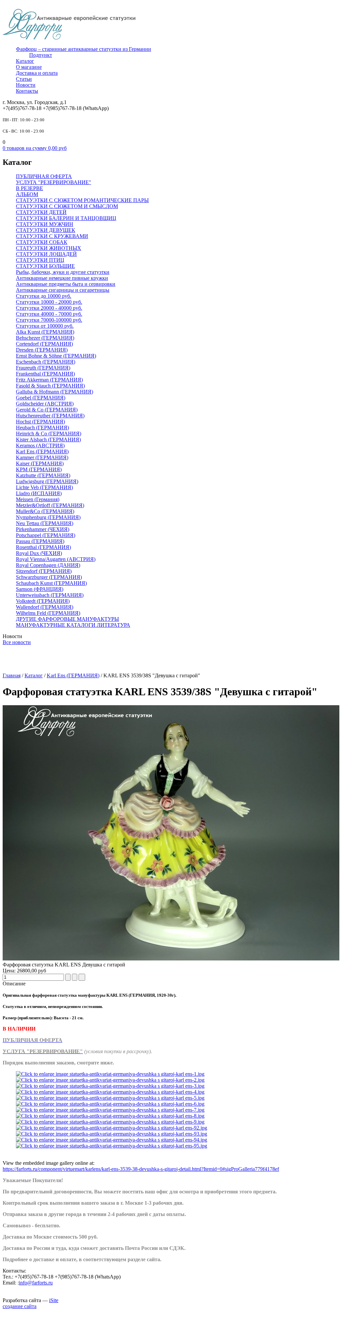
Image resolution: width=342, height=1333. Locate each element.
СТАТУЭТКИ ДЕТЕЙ (41, 212)
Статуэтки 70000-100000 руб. (49, 320)
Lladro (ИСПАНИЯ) (39, 493)
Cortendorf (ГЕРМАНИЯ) (44, 344)
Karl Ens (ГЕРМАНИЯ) (42, 451)
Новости (25, 85)
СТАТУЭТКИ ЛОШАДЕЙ (46, 254)
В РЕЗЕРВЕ (29, 188)
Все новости (17, 642)
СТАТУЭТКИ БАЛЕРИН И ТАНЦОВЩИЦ (66, 218)
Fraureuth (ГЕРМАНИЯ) (43, 368)
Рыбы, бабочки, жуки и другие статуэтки (62, 272)
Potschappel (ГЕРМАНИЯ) (45, 535)
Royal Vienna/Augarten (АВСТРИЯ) (55, 559)
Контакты (27, 91)
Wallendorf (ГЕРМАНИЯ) (44, 607)
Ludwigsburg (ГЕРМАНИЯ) (47, 481)
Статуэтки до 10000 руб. (43, 296)
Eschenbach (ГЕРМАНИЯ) (45, 362)
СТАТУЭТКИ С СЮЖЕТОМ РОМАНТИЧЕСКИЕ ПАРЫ (82, 200)
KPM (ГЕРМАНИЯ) (39, 469)
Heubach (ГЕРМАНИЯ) (42, 427)
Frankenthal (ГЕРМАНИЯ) (45, 374)
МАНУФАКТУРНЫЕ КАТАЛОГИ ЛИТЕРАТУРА (73, 625)
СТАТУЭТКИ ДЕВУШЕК (45, 230)
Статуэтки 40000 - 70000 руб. (49, 314)
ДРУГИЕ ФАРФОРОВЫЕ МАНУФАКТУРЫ (67, 619)
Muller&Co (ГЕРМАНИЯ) (45, 511)
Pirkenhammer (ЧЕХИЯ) (42, 529)
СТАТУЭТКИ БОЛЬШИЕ (45, 266)
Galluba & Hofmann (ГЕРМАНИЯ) (54, 391)
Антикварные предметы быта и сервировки (65, 284)
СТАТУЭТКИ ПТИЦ (40, 260)
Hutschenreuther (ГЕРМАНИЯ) (50, 415)
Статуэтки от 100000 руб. (45, 326)
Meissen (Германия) (37, 499)
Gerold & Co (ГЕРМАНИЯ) (47, 409)
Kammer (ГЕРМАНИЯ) (42, 457)
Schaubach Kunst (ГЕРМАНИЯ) (51, 583)
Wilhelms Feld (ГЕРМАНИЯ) (48, 613)
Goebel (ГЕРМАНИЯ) (40, 397)
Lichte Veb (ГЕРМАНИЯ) (44, 487)
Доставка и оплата (37, 73)
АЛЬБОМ (27, 194)
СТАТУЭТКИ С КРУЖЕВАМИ (52, 236)
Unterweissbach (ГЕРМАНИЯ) (50, 595)
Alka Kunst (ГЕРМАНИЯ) (45, 332)
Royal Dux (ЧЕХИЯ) (39, 553)
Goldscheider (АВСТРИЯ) (45, 403)
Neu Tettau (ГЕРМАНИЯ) (44, 523)
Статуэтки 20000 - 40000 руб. (49, 308)
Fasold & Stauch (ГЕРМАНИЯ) (50, 386)
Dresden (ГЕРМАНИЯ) (42, 350)
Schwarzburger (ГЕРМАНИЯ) (49, 577)
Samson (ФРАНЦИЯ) (39, 589)
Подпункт (40, 55)
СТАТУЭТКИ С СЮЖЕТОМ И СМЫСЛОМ (67, 206)
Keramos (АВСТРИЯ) (40, 445)
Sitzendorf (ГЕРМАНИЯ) (44, 571)
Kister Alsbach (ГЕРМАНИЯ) (48, 439)
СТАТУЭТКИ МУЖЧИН (44, 224)
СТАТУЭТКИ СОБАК (41, 242)
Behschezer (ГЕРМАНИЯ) (45, 338)
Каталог (25, 61)
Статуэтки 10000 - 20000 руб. (49, 302)
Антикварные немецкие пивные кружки (62, 278)
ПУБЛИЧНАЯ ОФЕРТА (44, 176)
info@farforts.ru (36, 1282)
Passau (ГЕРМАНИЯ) (40, 541)
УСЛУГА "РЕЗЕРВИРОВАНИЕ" (53, 182)
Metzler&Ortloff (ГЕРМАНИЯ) (50, 505)
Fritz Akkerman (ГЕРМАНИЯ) (49, 380)
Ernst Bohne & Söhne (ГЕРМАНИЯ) (56, 356)
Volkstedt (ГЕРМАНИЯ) (43, 601)
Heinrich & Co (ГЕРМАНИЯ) (48, 433)
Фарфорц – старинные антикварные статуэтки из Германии (83, 49)
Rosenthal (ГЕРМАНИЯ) (43, 547)
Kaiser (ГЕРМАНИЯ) (40, 463)
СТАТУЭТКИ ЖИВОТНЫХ (48, 248)
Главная (12, 675)
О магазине (29, 67)
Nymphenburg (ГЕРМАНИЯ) (48, 517)
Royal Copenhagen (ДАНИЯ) (48, 565)
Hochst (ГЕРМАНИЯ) (40, 421)
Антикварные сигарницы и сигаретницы (62, 290)
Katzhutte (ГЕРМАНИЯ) (43, 475)
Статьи (24, 79)
